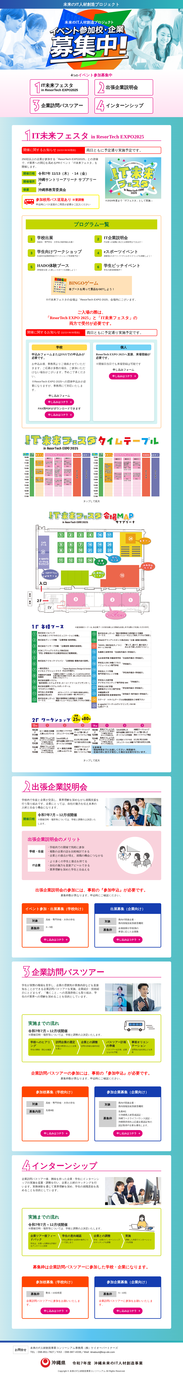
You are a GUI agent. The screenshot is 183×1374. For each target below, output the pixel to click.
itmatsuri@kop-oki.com (102, 1352)
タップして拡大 (91, 501)
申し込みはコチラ (58, 402)
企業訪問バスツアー (62, 105)
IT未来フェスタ (59, 87)
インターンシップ (125, 105)
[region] (91, 39)
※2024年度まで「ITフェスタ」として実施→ (129, 200)
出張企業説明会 (122, 87)
